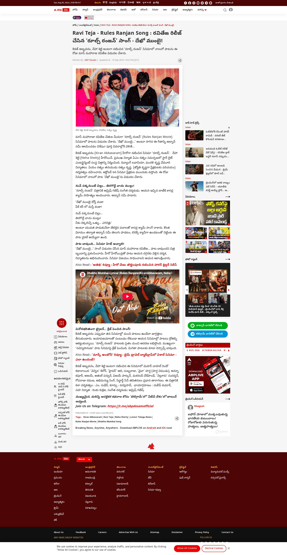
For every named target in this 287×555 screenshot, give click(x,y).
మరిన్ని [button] (200, 10)
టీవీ (149, 478)
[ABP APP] (196, 383)
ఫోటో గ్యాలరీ (64, 358)
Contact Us (227, 533)
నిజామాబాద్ (122, 484)
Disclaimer (177, 533)
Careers (102, 533)
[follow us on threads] (194, 3)
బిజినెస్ (123, 10)
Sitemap (154, 533)
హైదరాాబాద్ (122, 496)
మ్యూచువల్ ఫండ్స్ (220, 472)
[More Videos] (227, 197)
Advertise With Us (128, 533)
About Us (58, 533)
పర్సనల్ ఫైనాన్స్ (218, 478)
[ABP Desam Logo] (61, 10)
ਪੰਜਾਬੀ (131, 2)
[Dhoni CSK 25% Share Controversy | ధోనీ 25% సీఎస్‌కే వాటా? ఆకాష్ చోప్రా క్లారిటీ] (219, 233)
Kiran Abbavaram (92, 417)
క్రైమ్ (56, 508)
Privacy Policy (202, 533)
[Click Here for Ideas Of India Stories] (89, 17)
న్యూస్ (85, 10)
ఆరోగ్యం (183, 472)
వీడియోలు (62, 336)
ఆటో (133, 10)
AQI (60, 447)
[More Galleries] (227, 259)
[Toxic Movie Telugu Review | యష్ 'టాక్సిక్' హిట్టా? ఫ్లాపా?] (219, 247)
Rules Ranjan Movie (85, 421)
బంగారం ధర (62, 435)
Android (151, 428)
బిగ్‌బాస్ (144, 10)
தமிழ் (156, 2)
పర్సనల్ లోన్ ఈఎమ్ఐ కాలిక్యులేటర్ (64, 415)
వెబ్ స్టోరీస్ (62, 353)
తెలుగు (97, 2)
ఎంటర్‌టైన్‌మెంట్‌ (85, 25)
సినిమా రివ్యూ (61, 365)
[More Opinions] (227, 399)
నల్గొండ (120, 478)
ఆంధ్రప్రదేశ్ (97, 10)
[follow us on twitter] (185, 3)
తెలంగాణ (111, 10)
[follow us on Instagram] (202, 3)
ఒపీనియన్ (63, 371)
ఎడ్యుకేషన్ (59, 514)
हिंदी (105, 2)
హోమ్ (75, 10)
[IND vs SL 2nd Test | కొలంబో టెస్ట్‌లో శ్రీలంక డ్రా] (196, 233)
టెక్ (55, 520)
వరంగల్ (120, 472)
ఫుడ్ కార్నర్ (184, 478)
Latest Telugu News (141, 417)
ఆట (165, 10)
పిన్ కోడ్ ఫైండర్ (61, 396)
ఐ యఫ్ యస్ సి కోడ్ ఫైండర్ (63, 387)
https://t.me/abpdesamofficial (130, 407)
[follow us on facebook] (189, 3)
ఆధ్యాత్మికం (188, 10)
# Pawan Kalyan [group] (211, 350)
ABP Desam (90, 60)
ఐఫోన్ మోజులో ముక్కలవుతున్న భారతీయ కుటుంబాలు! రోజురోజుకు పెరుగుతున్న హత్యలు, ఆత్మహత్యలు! (208, 421)
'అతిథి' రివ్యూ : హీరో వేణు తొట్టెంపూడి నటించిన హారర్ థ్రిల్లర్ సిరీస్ (134, 265)
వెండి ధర (62, 442)
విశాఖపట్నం (91, 508)
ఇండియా (58, 472)
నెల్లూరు (89, 502)
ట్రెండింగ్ (57, 496)
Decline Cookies (214, 548)
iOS (164, 428)
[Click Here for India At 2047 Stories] (76, 17)
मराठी (122, 2)
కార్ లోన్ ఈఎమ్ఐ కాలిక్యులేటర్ (64, 426)
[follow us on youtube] (198, 3)
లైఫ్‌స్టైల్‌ (175, 10)
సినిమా (155, 10)
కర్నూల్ (88, 484)
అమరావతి (90, 472)
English (113, 2)
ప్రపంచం (58, 478)
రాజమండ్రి (90, 478)
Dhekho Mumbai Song (109, 421)
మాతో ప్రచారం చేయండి (224, 3)
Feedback (81, 533)
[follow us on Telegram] (206, 3)
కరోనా (56, 484)
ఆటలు (61, 342)
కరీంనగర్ (121, 490)
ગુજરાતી (146, 2)
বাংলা (138, 2)
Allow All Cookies (187, 548)
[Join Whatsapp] (210, 3)
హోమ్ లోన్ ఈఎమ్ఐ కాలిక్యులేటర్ (64, 405)
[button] (62, 325)
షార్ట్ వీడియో (63, 347)
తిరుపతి (89, 490)
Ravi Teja (108, 417)
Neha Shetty (121, 417)
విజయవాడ (90, 496)
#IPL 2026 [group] (194, 350)
